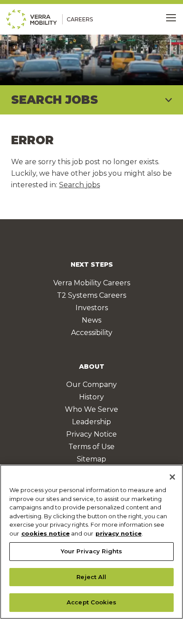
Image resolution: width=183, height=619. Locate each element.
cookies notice (45, 533)
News (91, 320)
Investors (92, 308)
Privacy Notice (91, 434)
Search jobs (79, 185)
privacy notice (118, 533)
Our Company (91, 384)
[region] (91, 542)
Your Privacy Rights (91, 551)
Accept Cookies (91, 602)
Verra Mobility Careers (91, 283)
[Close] (172, 477)
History (91, 397)
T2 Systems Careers (91, 295)
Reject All (91, 576)
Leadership (91, 422)
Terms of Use (91, 446)
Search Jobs (54, 100)
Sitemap (91, 459)
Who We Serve (91, 409)
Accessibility (91, 332)
